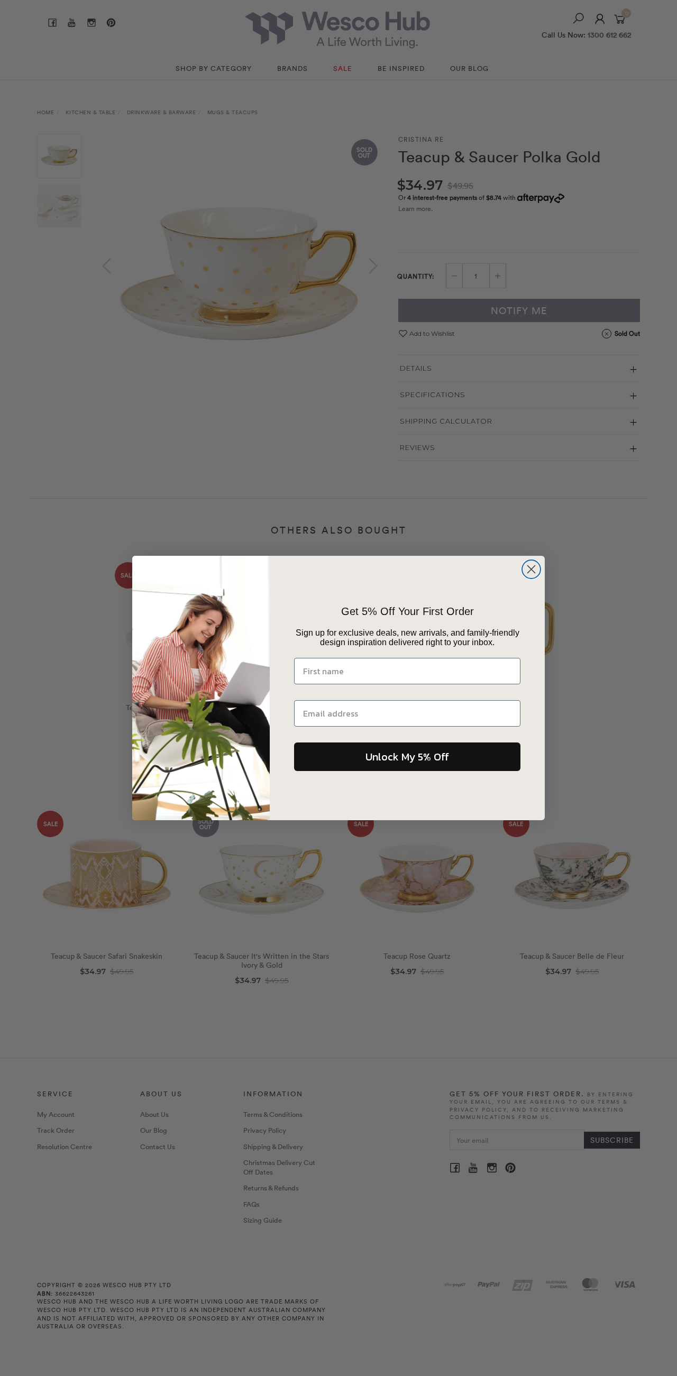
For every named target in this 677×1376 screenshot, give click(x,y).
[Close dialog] (531, 569)
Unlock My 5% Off (407, 757)
